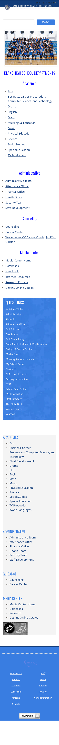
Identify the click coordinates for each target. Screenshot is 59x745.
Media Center (13, 354)
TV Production (17, 155)
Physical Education (19, 133)
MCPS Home (16, 673)
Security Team (14, 202)
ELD (12, 470)
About (43, 679)
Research (15, 613)
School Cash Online (16, 389)
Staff (43, 673)
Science (13, 139)
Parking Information (17, 379)
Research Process (16, 282)
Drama (12, 106)
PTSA (8, 384)
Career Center (14, 232)
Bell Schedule (13, 329)
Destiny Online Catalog (19, 288)
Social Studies (16, 144)
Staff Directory (14, 398)
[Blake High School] (29, 7)
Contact (43, 685)
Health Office (13, 197)
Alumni (10, 319)
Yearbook (11, 414)
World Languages (20, 510)
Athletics (16, 697)
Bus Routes (12, 334)
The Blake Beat (14, 404)
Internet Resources (17, 277)
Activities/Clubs (14, 309)
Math (11, 117)
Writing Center (14, 409)
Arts (10, 91)
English (12, 112)
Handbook (12, 271)
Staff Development (17, 208)
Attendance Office (17, 186)
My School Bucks (15, 364)
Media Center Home (18, 260)
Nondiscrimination (43, 697)
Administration (14, 314)
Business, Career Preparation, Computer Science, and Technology (32, 452)
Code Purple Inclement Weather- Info (26, 344)
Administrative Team (18, 181)
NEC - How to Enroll (16, 374)
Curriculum (16, 691)
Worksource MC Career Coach (24, 237)
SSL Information (14, 394)
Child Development (22, 461)
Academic (10, 437)
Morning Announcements (20, 359)
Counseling (12, 226)
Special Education (19, 150)
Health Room (18, 551)
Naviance (11, 369)
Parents (16, 679)
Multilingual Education (22, 123)
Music (11, 128)
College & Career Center (19, 349)
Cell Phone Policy (15, 339)
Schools (16, 703)
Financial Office (15, 191)
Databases (12, 266)
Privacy (43, 691)
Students (16, 685)
